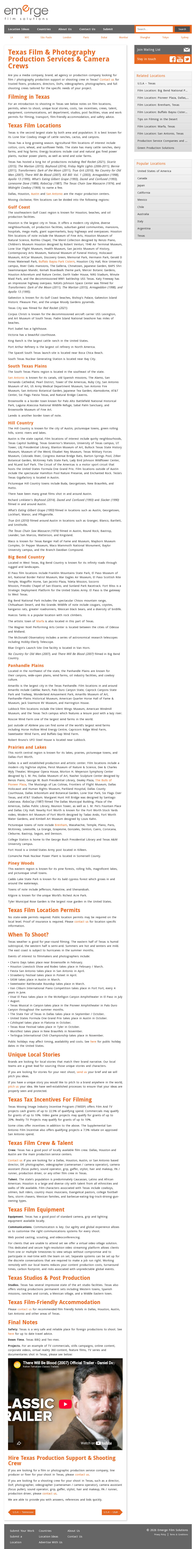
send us (82, 1072)
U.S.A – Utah (111, 1512)
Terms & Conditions (179, 1535)
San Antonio (54, 194)
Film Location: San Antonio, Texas (160, 133)
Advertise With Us (51, 1542)
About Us (65, 29)
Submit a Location (16, 1539)
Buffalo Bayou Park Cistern (57, 261)
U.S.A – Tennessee (23, 1512)
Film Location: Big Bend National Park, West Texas (164, 90)
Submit (108, 29)
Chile (140, 207)
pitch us (13, 1086)
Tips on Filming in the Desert (157, 119)
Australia (143, 214)
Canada (142, 178)
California (143, 192)
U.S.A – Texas (146, 83)
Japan (141, 185)
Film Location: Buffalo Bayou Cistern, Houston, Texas (164, 112)
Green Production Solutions (155, 148)
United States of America (154, 171)
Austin (35, 194)
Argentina (143, 228)
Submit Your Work (22, 1531)
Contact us (107, 79)
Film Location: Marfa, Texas (156, 126)
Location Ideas (18, 29)
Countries (44, 29)
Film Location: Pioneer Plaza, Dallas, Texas (164, 97)
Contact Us (87, 29)
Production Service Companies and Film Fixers (164, 141)
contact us (81, 921)
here (93, 1041)
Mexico (142, 199)
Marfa (40, 621)
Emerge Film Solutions (26, 12)
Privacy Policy (160, 1535)
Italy (140, 221)
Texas (141, 235)
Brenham (61, 825)
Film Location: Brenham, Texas (158, 105)
